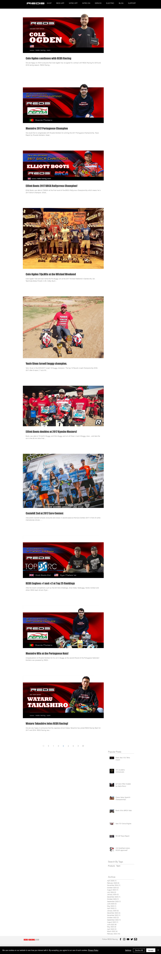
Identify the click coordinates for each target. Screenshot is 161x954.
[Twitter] (131, 939)
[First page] (43, 746)
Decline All (139, 950)
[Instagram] (124, 939)
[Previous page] (48, 746)
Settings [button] (128, 950)
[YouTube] (128, 939)
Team (118, 866)
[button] (49, 3)
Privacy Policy (93, 950)
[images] (135, 939)
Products (111, 866)
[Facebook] (120, 939)
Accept (150, 950)
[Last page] (83, 746)
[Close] (158, 950)
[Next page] (78, 746)
